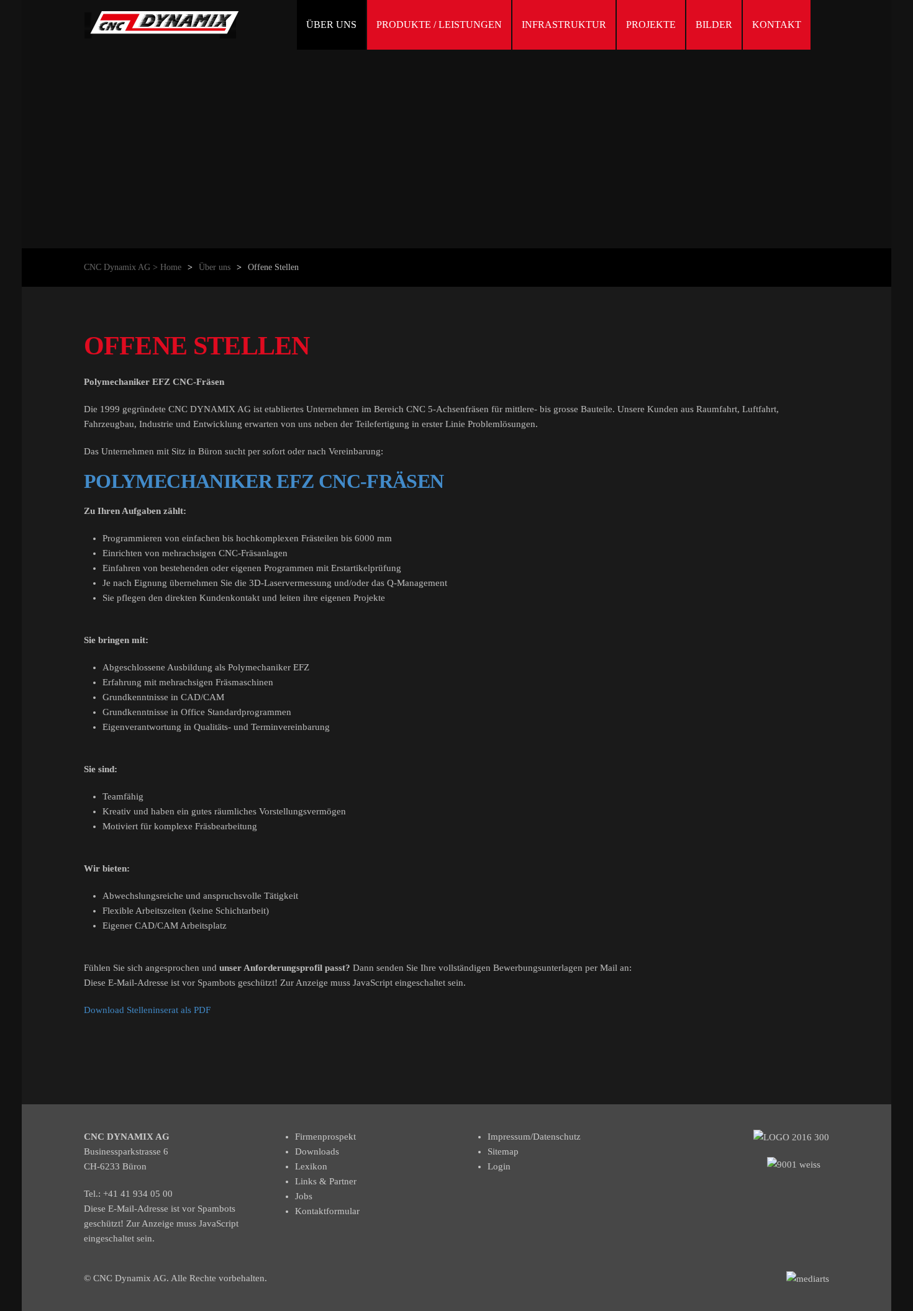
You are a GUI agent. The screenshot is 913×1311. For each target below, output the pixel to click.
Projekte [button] (651, 24)
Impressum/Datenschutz (534, 1137)
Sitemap (503, 1151)
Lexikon (311, 1166)
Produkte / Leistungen (439, 24)
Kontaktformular (327, 1211)
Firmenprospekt (325, 1137)
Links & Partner (326, 1181)
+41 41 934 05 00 (138, 1194)
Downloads (317, 1151)
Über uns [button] (331, 24)
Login (499, 1166)
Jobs (303, 1196)
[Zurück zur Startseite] (161, 25)
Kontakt (776, 24)
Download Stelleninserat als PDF (147, 1010)
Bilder (714, 24)
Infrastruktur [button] (564, 24)
